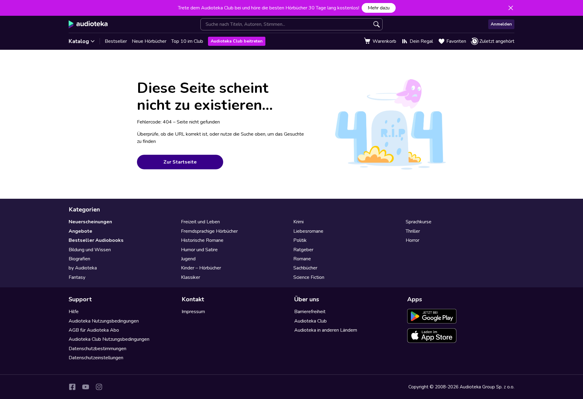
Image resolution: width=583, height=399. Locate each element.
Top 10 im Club (187, 41)
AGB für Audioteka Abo (94, 330)
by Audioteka (83, 268)
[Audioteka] (88, 24)
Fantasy (77, 277)
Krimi (298, 221)
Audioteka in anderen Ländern (325, 330)
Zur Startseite (180, 162)
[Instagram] (99, 387)
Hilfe (74, 311)
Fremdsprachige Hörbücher (209, 231)
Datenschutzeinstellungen (96, 357)
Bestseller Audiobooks (96, 240)
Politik (300, 240)
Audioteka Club (310, 321)
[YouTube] (85, 387)
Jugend (188, 258)
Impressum (193, 311)
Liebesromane (308, 231)
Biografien (79, 258)
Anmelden (501, 24)
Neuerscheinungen (90, 221)
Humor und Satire (199, 249)
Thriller (413, 231)
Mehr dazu (379, 8)
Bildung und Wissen (90, 249)
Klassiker (190, 277)
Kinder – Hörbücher (201, 268)
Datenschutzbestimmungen (97, 348)
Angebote (80, 231)
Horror (412, 240)
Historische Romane (202, 240)
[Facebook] (72, 387)
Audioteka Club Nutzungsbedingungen (109, 339)
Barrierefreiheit (310, 311)
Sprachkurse (418, 221)
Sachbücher (305, 268)
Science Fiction (308, 277)
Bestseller (116, 41)
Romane (302, 258)
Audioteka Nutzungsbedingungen (104, 321)
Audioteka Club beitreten (237, 41)
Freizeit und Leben (200, 221)
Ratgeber (303, 249)
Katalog (79, 41)
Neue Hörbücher (149, 41)
